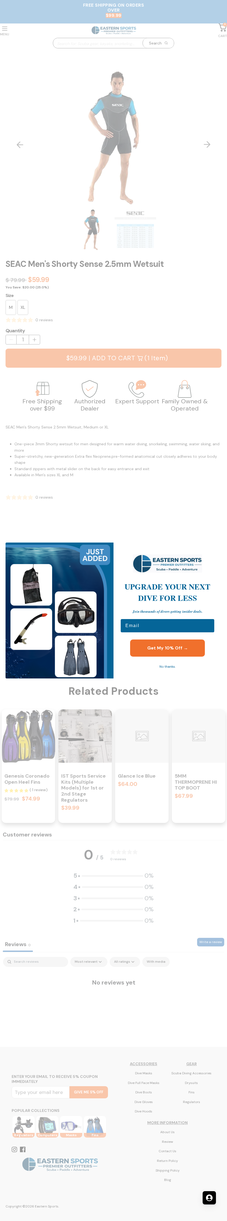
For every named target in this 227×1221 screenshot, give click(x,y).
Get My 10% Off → (167, 648)
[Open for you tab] (209, 1197)
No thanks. (167, 666)
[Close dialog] (214, 549)
